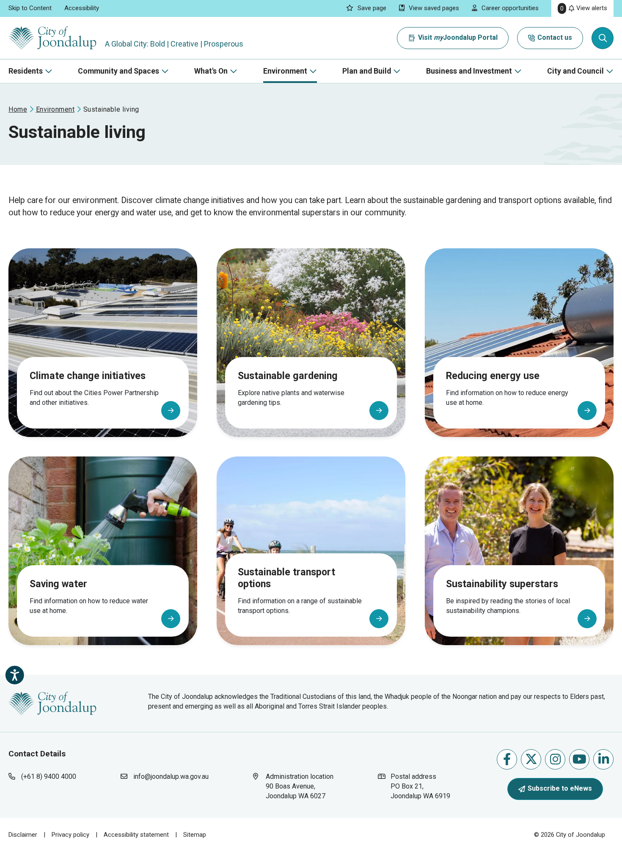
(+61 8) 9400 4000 (48, 776)
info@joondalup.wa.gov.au (171, 776)
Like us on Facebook (507, 759)
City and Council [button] (575, 71)
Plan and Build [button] (366, 71)
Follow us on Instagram (555, 759)
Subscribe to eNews (560, 788)
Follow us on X (531, 759)
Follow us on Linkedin (603, 759)
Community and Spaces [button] (118, 71)
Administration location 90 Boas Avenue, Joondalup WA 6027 (303, 786)
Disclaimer (22, 834)
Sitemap (194, 834)
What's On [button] (211, 71)
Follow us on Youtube (579, 759)
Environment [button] (285, 71)
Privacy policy (70, 834)
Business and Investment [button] (469, 71)
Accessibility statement (136, 834)
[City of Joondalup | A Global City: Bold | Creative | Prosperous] (52, 37)
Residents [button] (25, 71)
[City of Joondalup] (52, 702)
